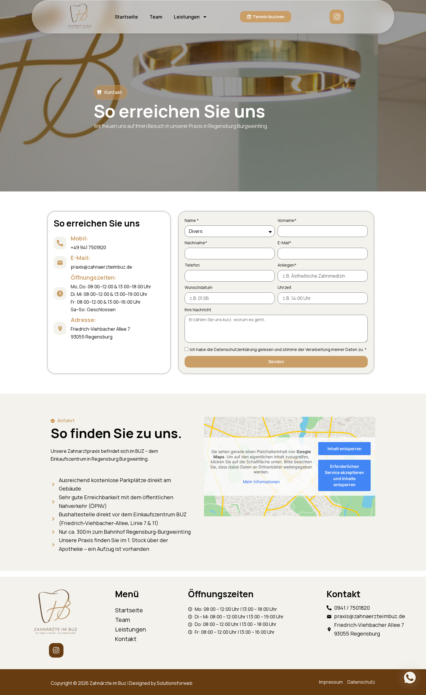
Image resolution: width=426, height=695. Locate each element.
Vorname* (287, 220)
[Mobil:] (60, 243)
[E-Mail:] (60, 262)
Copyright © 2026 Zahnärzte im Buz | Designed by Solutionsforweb (121, 683)
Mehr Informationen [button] (261, 481)
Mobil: (79, 238)
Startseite (126, 17)
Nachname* (196, 242)
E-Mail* (284, 242)
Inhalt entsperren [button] (344, 448)
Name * (192, 220)
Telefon (192, 265)
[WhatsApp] (409, 677)
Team (156, 17)
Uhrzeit (285, 287)
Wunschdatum (198, 287)
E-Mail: (80, 258)
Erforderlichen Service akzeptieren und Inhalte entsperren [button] (344, 475)
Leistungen (187, 17)
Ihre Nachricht (198, 309)
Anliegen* (287, 265)
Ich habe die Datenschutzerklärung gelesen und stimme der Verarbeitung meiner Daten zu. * (278, 349)
